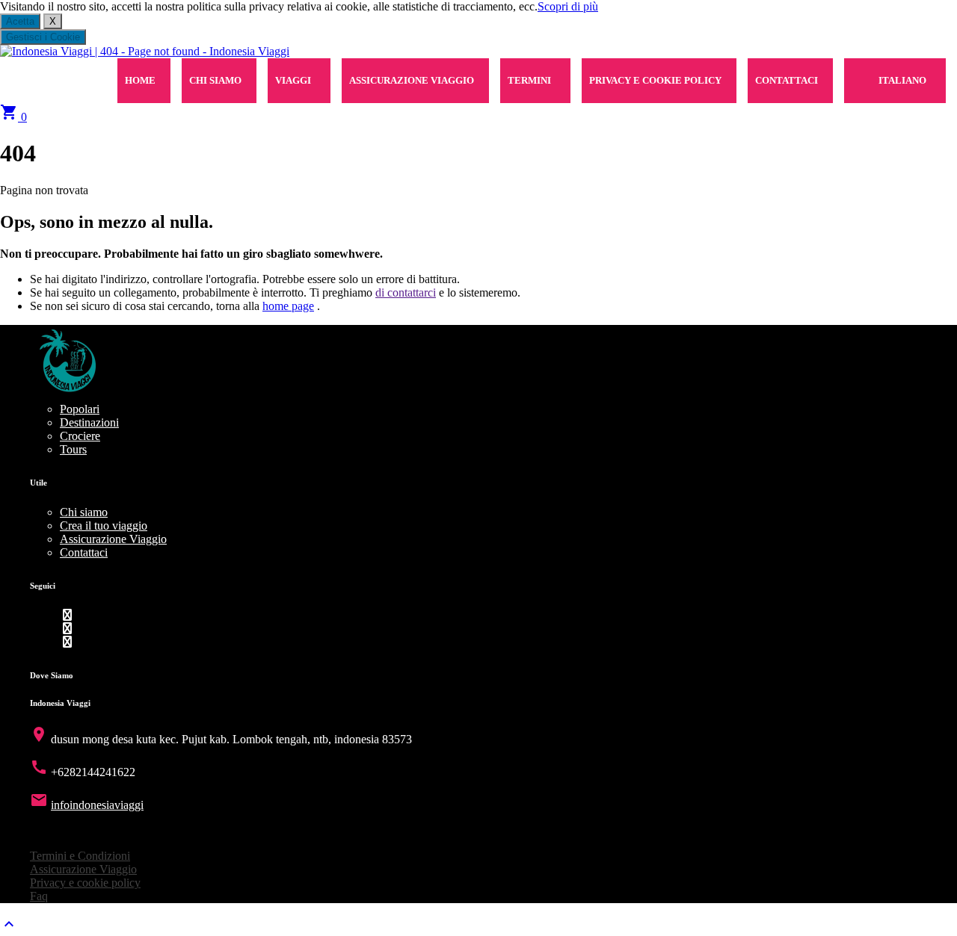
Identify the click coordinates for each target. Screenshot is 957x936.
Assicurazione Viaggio (411, 80)
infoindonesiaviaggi (97, 805)
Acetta (20, 21)
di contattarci (405, 292)
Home (140, 80)
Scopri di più (568, 6)
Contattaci (786, 80)
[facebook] (67, 615)
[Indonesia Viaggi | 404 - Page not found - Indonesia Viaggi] (144, 51)
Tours (73, 449)
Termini (529, 80)
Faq (39, 896)
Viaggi (293, 80)
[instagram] (67, 642)
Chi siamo (215, 80)
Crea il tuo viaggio (103, 525)
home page (288, 306)
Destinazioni (89, 422)
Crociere (80, 436)
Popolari (79, 409)
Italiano (902, 80)
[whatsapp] (67, 628)
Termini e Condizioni (80, 855)
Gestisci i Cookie (43, 37)
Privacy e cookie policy (655, 80)
